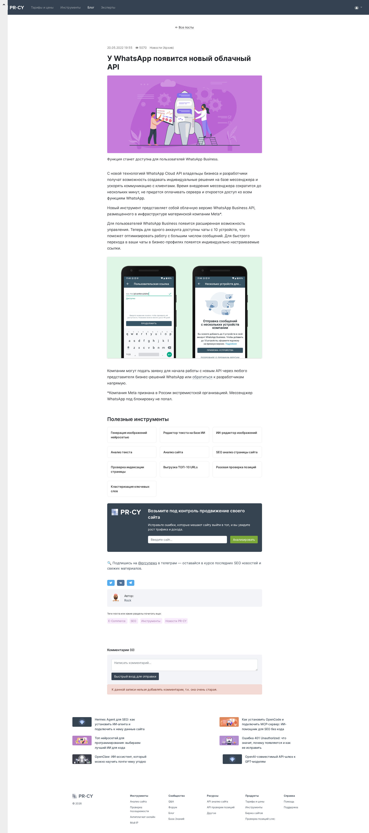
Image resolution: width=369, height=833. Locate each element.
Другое (211, 813)
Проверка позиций (260, 818)
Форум (172, 807)
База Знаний (176, 818)
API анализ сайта (217, 801)
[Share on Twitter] (111, 583)
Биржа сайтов (254, 813)
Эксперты (108, 7)
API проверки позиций (220, 807)
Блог (91, 7)
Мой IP (134, 822)
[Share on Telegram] (130, 583)
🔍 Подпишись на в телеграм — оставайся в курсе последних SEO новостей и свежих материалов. (184, 566)
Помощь (289, 801)
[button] (358, 7)
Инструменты (70, 7)
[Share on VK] (120, 583)
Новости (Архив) (162, 47)
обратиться (202, 377)
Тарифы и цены (42, 7)
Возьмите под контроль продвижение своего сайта (196, 514)
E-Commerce (117, 621)
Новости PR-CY (176, 621)
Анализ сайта (138, 801)
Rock (127, 600)
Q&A (171, 801)
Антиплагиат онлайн (142, 816)
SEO (134, 621)
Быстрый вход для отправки (135, 676)
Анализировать (244, 539)
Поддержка (291, 807)
